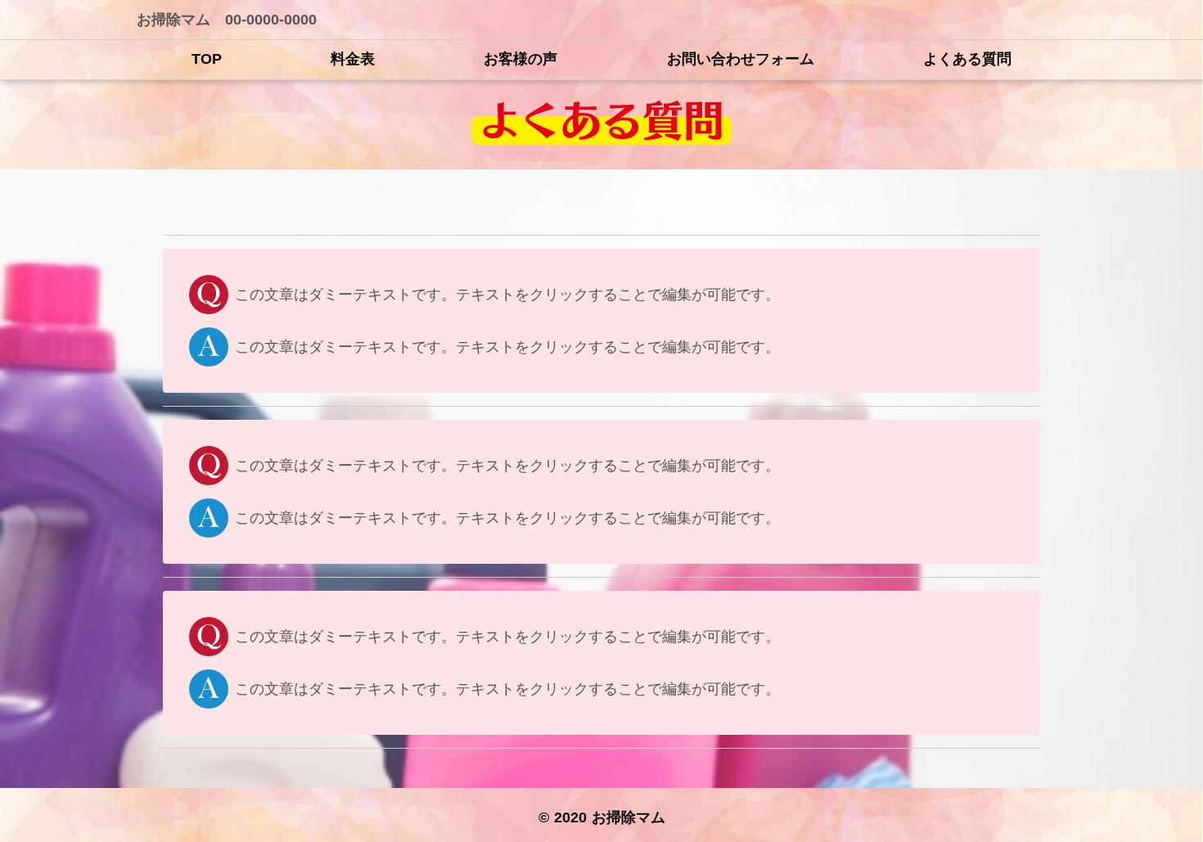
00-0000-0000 (271, 19)
